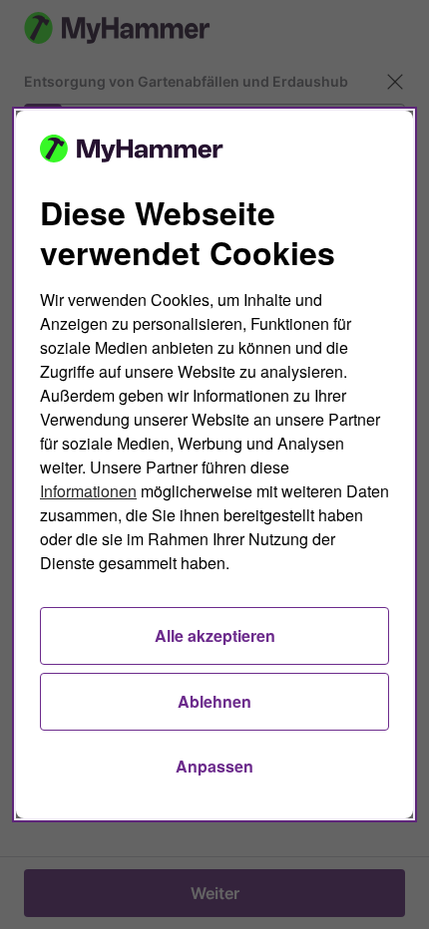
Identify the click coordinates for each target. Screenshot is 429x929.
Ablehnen (214, 701)
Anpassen (214, 766)
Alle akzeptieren (215, 635)
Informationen (88, 490)
